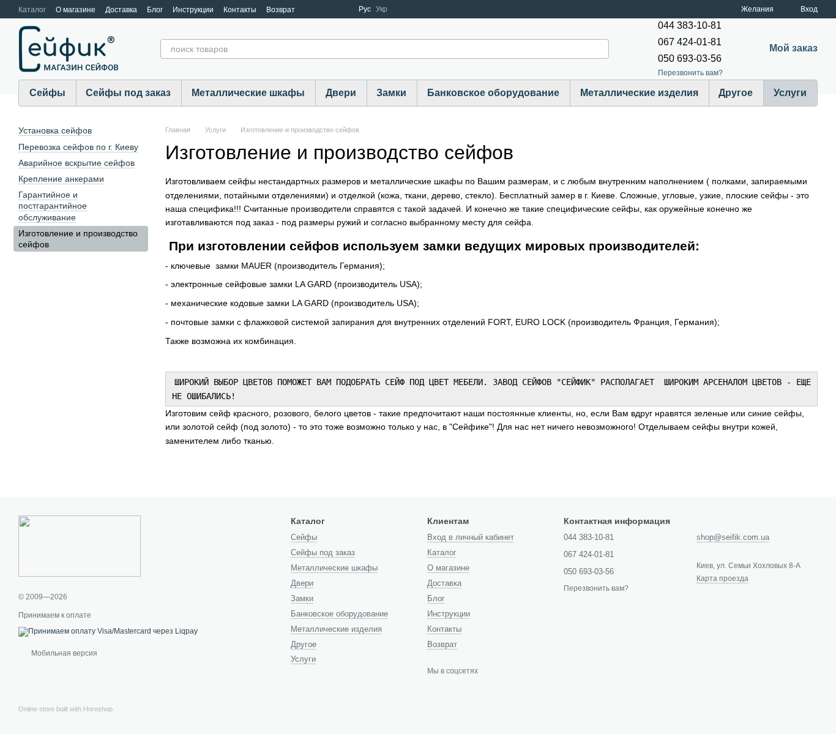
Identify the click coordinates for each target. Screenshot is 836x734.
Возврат (280, 10)
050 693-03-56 (690, 58)
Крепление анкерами (61, 179)
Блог (155, 10)
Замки (391, 93)
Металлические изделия (639, 93)
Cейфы (47, 93)
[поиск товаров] (599, 49)
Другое (735, 93)
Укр (381, 9)
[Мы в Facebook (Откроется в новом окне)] (312, 9)
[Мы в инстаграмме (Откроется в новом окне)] (341, 9)
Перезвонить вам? (690, 73)
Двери (341, 93)
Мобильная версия (63, 653)
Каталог (32, 10)
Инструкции (193, 10)
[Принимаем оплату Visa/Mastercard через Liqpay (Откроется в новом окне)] (108, 631)
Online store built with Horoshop (65, 709)
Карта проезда (722, 578)
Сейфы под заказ (128, 93)
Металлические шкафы (248, 93)
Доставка (121, 10)
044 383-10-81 (690, 25)
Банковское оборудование (493, 93)
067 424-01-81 (690, 42)
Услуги (790, 93)
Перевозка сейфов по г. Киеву (78, 147)
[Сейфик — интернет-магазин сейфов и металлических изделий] (79, 545)
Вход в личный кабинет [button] (470, 537)
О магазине (75, 10)
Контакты (239, 10)
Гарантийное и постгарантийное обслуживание (52, 206)
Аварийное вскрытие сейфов (76, 163)
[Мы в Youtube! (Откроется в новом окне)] (327, 9)
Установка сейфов (55, 130)
